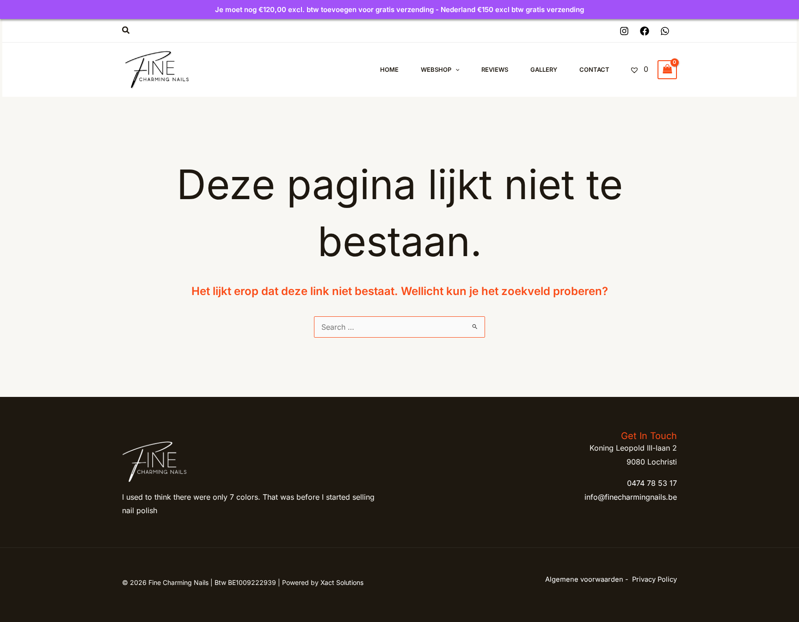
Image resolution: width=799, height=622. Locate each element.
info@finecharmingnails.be (630, 497)
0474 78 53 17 (652, 483)
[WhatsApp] (665, 31)
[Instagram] (624, 31)
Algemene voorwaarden (584, 579)
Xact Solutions (341, 582)
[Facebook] (644, 31)
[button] (126, 30)
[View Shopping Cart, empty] (667, 69)
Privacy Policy (654, 579)
